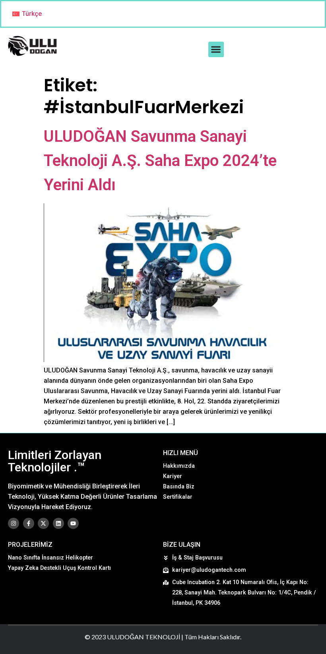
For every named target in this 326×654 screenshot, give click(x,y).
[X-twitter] (43, 523)
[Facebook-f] (28, 523)
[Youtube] (73, 523)
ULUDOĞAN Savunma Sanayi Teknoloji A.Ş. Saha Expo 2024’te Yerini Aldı (160, 160)
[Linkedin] (58, 523)
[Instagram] (13, 523)
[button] (216, 49)
